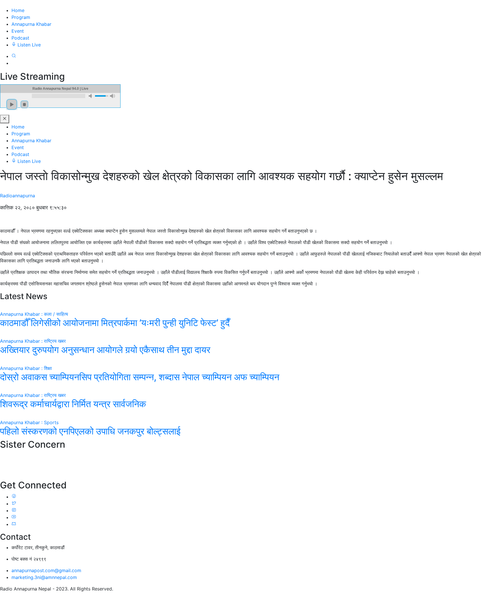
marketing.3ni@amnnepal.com (44, 577)
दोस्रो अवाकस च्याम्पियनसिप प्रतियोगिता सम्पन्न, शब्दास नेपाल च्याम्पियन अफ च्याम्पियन (139, 377)
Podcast (20, 38)
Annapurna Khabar (31, 24)
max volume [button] (112, 96)
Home (17, 10)
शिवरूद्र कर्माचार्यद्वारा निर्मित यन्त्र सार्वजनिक (73, 404)
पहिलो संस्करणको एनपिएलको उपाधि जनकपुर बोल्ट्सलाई (90, 431)
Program (20, 17)
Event (17, 31)
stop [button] (24, 104)
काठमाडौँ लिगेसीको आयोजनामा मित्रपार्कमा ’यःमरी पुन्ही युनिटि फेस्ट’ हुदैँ (115, 322)
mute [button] (91, 96)
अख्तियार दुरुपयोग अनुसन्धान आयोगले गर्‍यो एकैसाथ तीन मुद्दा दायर (105, 349)
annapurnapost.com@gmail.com (46, 570)
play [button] (12, 104)
